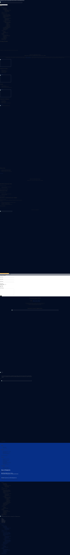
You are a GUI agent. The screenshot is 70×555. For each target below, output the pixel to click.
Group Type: (1, 283)
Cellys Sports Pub (28, 57)
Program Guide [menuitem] (5, 551)
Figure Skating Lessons (6, 460)
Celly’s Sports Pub (5, 510)
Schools (4, 31)
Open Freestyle (7, 10)
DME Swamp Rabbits (8, 22)
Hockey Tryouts (5, 504)
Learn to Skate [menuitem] (5, 526)
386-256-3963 (36, 300)
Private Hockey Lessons (8, 493)
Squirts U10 (8, 499)
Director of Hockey (5, 28)
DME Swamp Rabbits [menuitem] (8, 540)
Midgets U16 (8, 501)
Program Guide (5, 512)
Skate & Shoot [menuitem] (7, 537)
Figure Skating (5, 9)
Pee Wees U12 (8, 24)
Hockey (3, 13)
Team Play (4, 496)
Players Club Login (4, 38)
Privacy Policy (3, 522)
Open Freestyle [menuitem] (7, 528)
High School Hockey (6, 16)
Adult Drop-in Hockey (8, 20)
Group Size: (1, 285)
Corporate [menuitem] (4, 546)
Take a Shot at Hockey (6, 453)
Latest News (4, 36)
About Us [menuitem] (3, 548)
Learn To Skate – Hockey (6, 14)
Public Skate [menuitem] (4, 525)
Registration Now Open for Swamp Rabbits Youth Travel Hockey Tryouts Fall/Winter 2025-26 (12, 0)
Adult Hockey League (6, 468)
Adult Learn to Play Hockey (6, 452)
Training (4, 17)
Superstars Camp (4, 39)
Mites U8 (7, 23)
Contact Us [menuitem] (4, 552)
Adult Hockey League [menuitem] (8, 541)
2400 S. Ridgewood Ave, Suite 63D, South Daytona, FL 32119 (9, 479)
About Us (3, 34)
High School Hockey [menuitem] (6, 534)
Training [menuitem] (4, 535)
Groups (3, 30)
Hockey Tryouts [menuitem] (5, 543)
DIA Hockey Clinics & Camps (7, 462)
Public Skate (4, 7)
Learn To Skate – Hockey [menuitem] (6, 532)
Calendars (3, 33)
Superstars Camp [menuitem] (4, 553)
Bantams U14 (8, 25)
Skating (3, 482)
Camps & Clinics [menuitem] (7, 529)
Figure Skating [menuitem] (5, 527)
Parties (2, 12)
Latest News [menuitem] (4, 550)
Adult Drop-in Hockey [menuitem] (8, 538)
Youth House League (7, 21)
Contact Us (4, 513)
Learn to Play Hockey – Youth (7, 451)
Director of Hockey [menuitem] (5, 542)
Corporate (4, 507)
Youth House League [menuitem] (7, 539)
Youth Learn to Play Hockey (7, 15)
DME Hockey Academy (6, 27)
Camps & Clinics (7, 11)
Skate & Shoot (7, 19)
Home (2, 518)
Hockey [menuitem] (3, 531)
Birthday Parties (5, 488)
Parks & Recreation (5, 32)
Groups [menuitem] (3, 544)
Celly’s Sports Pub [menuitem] (5, 549)
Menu (1, 5)
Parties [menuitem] (2, 530)
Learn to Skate (5, 8)
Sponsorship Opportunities (6, 35)
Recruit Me (4, 29)
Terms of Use (3, 521)
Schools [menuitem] (4, 545)
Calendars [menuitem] (3, 547)
